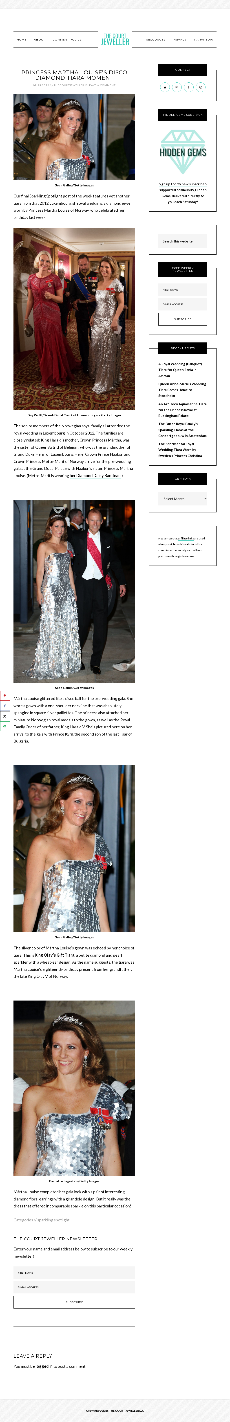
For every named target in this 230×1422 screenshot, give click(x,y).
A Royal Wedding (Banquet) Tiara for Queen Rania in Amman (180, 370)
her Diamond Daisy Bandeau (95, 475)
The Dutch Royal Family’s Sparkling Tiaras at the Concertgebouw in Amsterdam (182, 430)
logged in (44, 1366)
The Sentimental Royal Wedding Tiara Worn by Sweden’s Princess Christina (180, 450)
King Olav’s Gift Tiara (54, 955)
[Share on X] (5, 716)
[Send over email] (5, 726)
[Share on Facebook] (5, 706)
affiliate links (186, 538)
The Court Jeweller (115, 39)
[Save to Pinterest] (5, 696)
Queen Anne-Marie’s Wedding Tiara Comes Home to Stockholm (182, 390)
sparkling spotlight (53, 1219)
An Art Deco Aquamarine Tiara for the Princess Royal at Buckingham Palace (182, 410)
